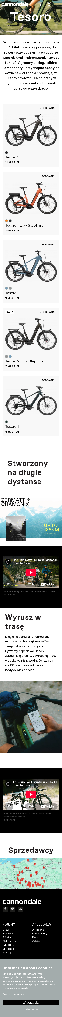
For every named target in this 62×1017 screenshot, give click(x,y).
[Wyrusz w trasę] (31, 717)
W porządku (31, 1002)
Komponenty (39, 933)
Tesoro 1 (12, 157)
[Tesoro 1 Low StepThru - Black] (31, 198)
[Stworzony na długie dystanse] (31, 519)
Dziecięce (8, 949)
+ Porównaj (47, 108)
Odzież (36, 941)
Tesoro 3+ (13, 427)
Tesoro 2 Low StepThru (24, 361)
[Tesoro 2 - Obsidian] (31, 266)
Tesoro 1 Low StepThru (24, 225)
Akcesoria (38, 930)
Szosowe (8, 933)
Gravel (6, 930)
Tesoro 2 (12, 293)
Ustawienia (31, 1009)
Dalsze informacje (13, 994)
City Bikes (8, 945)
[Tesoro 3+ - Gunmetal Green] (31, 400)
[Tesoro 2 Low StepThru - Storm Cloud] (31, 334)
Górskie (7, 937)
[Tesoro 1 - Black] (31, 130)
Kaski (35, 937)
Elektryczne (10, 941)
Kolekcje (7, 952)
